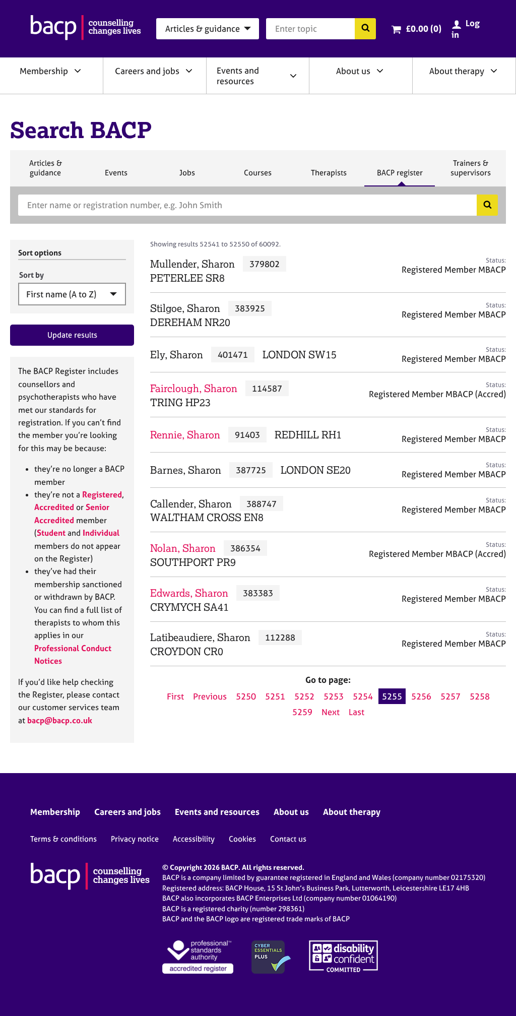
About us (353, 71)
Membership (44, 71)
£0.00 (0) (423, 28)
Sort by (31, 275)
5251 (275, 696)
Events (115, 176)
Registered (102, 494)
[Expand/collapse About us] (379, 70)
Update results (72, 335)
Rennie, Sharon (185, 434)
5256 (421, 696)
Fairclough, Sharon (193, 388)
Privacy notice (135, 839)
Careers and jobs (147, 71)
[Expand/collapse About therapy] (493, 70)
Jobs (187, 176)
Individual (101, 533)
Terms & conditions (63, 839)
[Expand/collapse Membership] (77, 70)
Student (51, 533)
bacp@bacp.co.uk (59, 720)
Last (356, 712)
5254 (363, 696)
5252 (304, 696)
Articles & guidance (45, 172)
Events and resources (238, 75)
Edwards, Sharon (189, 593)
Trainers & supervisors (470, 172)
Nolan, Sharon (183, 548)
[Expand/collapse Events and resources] (293, 75)
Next (330, 712)
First (175, 696)
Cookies (242, 839)
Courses (257, 176)
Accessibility (194, 839)
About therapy (456, 71)
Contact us (288, 839)
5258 (480, 696)
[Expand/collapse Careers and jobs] (189, 70)
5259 (302, 712)
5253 (334, 696)
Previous (210, 696)
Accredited (54, 507)
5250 (246, 696)
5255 (392, 696)
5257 (450, 696)
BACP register (399, 176)
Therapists (328, 176)
